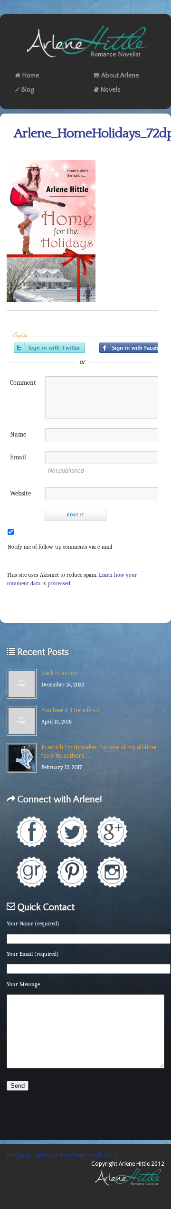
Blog (27, 90)
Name (18, 434)
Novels (111, 90)
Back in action (59, 673)
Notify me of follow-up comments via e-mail (60, 546)
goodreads (31, 872)
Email (18, 457)
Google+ (112, 831)
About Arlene (120, 75)
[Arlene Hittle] (85, 59)
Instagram (112, 872)
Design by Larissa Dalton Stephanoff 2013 (61, 1155)
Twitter (72, 831)
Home (30, 75)
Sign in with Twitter (49, 348)
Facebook (31, 831)
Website (20, 493)
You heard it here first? (70, 710)
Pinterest (72, 872)
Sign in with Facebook (135, 348)
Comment (23, 383)
